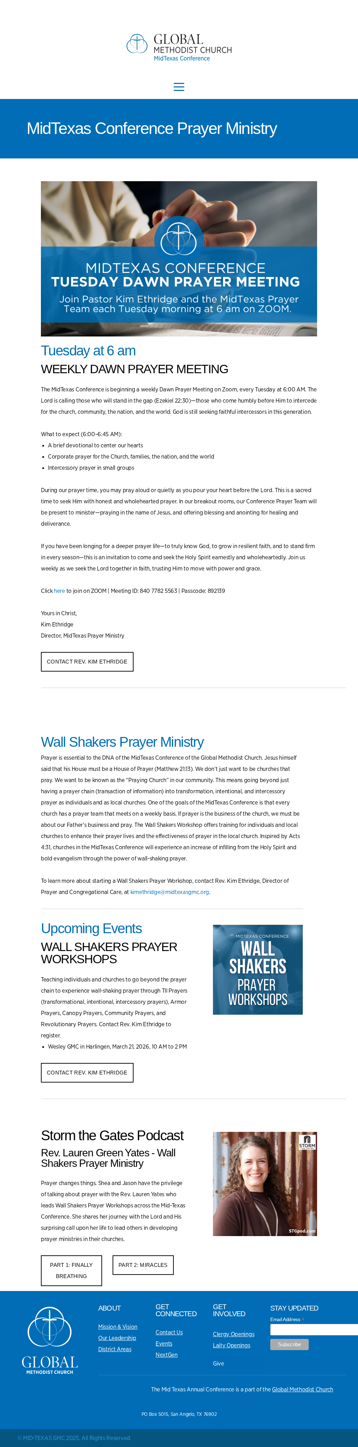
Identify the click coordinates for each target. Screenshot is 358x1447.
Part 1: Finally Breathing (71, 1270)
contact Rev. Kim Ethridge (87, 662)
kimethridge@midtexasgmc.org (169, 892)
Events (164, 1344)
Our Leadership (117, 1338)
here (59, 591)
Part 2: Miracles (143, 1265)
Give (218, 1364)
